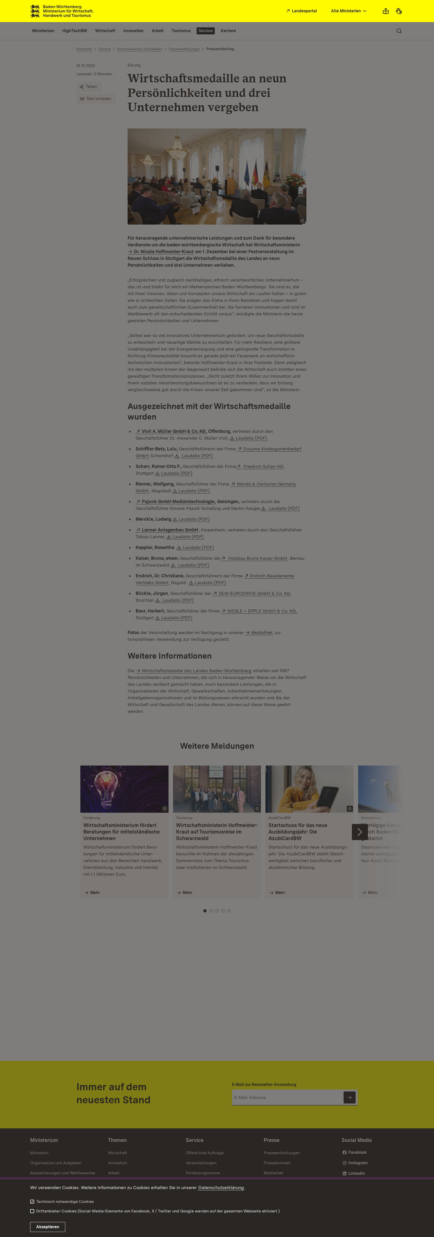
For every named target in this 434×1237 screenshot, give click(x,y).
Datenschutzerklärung (221, 1187)
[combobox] (349, 11)
